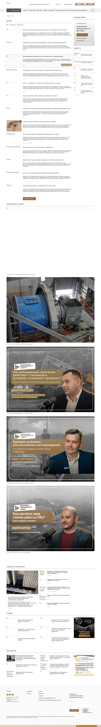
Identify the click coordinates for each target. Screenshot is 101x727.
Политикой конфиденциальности (87, 712)
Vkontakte (29, 691)
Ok (77, 726)
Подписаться (74, 710)
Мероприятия (83, 10)
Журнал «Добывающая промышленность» (39, 4)
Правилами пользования (85, 710)
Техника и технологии (16, 567)
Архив (40, 691)
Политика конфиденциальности (47, 698)
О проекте (57, 4)
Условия (41, 695)
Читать (82, 34)
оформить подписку (82, 38)
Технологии (11, 651)
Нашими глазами (75, 10)
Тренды (68, 10)
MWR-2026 (39, 10)
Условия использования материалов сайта (50, 700)
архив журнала (80, 40)
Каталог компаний (61, 10)
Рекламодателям (68, 4)
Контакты (41, 693)
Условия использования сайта (88, 726)
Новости (25, 10)
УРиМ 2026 (32, 10)
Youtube (29, 693)
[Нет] (97, 726)
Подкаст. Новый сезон (49, 10)
